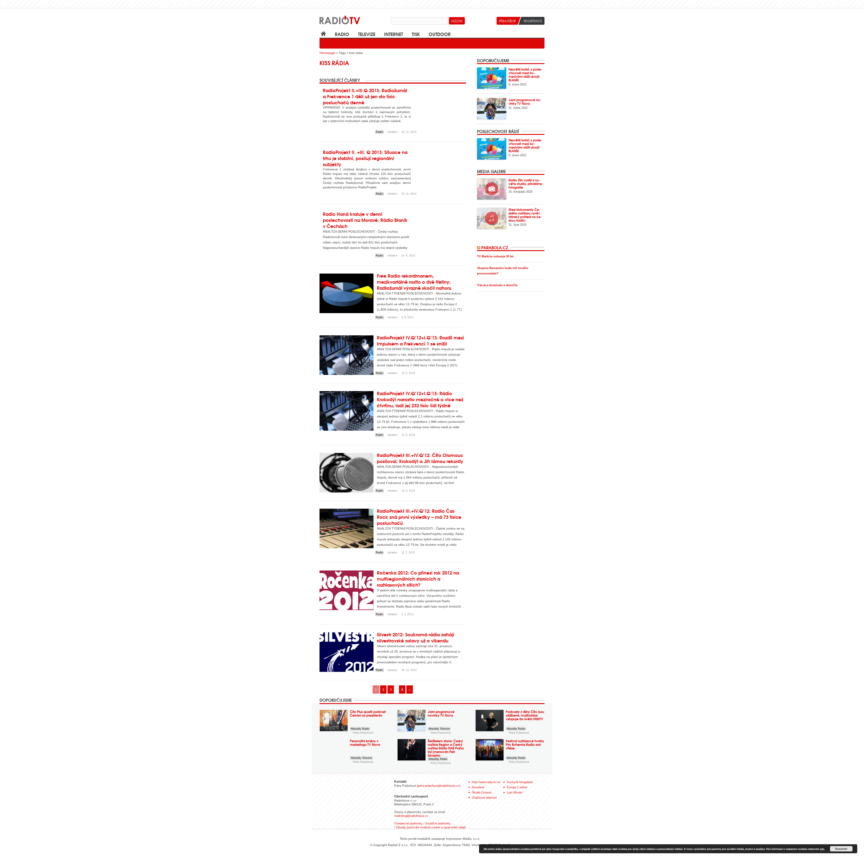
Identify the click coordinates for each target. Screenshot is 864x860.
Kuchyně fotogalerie (520, 782)
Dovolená (478, 787)
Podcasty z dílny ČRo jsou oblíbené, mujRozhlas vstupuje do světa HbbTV (525, 715)
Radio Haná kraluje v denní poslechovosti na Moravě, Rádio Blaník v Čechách (365, 219)
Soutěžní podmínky (438, 823)
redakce (392, 132)
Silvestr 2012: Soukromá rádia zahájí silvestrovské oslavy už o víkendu (415, 637)
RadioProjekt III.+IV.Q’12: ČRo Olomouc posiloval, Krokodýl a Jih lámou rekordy (420, 457)
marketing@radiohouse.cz (411, 816)
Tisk (416, 33)
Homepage (327, 53)
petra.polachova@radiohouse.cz (438, 785)
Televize (366, 33)
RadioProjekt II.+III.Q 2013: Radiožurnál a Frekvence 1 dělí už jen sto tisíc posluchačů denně (365, 96)
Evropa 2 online (517, 787)
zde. (822, 849)
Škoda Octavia (481, 792)
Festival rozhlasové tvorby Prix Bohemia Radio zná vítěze (525, 744)
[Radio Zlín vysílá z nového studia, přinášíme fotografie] (491, 189)
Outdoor (440, 33)
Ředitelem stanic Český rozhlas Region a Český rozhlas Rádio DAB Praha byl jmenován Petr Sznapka (446, 748)
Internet (393, 33)
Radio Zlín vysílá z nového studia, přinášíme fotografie (525, 184)
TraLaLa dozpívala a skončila (497, 285)
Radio (342, 33)
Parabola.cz (494, 247)
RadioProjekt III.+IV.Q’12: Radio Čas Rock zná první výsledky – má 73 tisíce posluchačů (419, 516)
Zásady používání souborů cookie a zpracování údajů (431, 827)
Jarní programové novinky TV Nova (524, 101)
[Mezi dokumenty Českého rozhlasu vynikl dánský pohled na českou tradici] (491, 218)
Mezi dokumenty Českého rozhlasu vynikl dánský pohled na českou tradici (525, 215)
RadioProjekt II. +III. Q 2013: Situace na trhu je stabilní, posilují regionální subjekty (365, 157)
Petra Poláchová (363, 732)
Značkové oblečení (484, 797)
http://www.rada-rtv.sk (486, 782)
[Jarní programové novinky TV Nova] (491, 108)
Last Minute (514, 792)
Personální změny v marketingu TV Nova (365, 742)
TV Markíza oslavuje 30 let (495, 256)
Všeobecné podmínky (408, 823)
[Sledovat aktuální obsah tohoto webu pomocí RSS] (479, 247)
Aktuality (356, 728)
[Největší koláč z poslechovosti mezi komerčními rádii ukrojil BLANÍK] (491, 78)
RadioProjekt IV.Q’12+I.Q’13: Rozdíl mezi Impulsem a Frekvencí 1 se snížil (420, 340)
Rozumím (841, 849)
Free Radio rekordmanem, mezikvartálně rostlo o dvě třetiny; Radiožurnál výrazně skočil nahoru (414, 281)
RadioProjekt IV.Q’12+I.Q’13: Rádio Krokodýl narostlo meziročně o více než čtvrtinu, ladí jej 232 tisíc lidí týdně (420, 399)
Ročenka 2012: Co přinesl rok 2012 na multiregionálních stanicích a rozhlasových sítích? (418, 578)
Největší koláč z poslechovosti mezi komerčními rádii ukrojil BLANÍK (525, 74)
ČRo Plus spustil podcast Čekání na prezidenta (368, 713)
